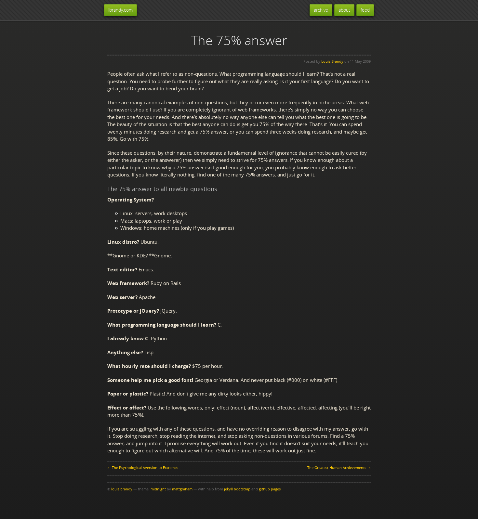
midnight (158, 489)
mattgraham (182, 489)
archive (321, 10)
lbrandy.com (120, 10)
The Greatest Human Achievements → (339, 467)
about (344, 10)
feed (365, 10)
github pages (270, 489)
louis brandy (121, 489)
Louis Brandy (332, 61)
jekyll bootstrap (237, 489)
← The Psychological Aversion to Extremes (142, 467)
